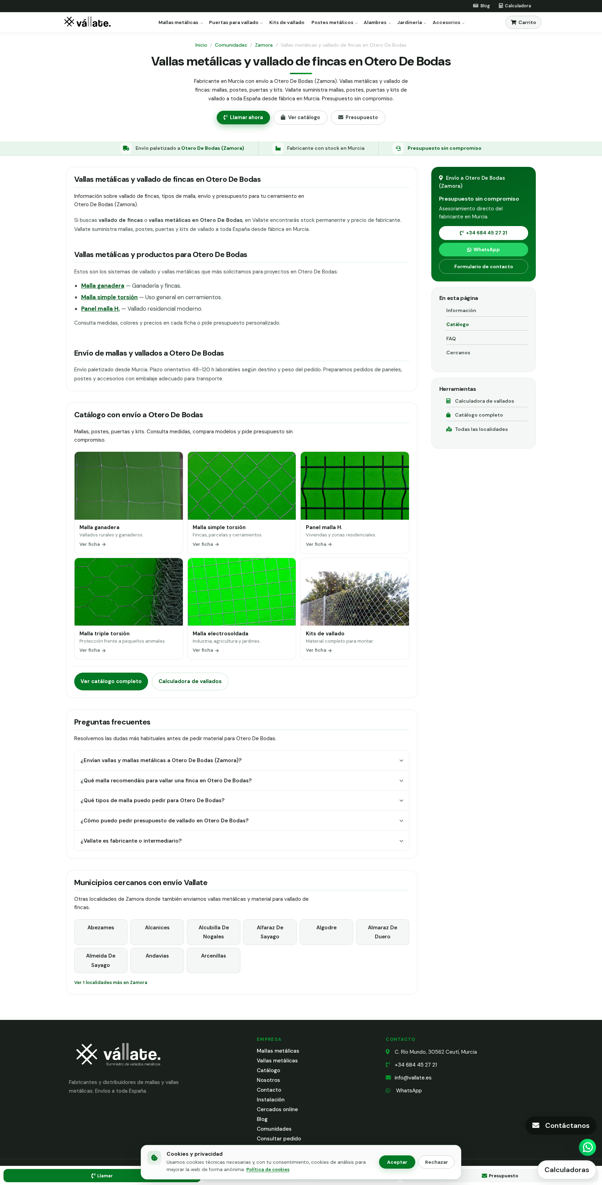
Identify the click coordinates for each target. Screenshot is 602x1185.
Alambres (375, 23)
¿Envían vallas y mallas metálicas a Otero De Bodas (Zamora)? (160, 760)
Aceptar (397, 1162)
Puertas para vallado (233, 23)
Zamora (264, 45)
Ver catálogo (304, 117)
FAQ (451, 338)
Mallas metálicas (178, 23)
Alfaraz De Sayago (270, 932)
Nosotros (268, 1080)
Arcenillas (213, 955)
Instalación (271, 1099)
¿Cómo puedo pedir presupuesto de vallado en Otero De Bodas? (164, 820)
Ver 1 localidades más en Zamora (110, 982)
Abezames (100, 927)
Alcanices (157, 927)
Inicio (201, 45)
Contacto (269, 1089)
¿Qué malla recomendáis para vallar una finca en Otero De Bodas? (166, 780)
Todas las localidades (481, 429)
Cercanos (458, 352)
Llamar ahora (246, 117)
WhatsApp (486, 249)
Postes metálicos (332, 23)
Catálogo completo (479, 415)
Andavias (157, 955)
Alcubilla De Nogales (214, 932)
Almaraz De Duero (382, 932)
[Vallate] (89, 22)
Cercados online (277, 1109)
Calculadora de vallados (190, 681)
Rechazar (436, 1162)
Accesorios (446, 23)
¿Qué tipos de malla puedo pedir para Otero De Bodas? (152, 800)
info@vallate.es (413, 1077)
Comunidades (231, 45)
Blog (262, 1119)
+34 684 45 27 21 (486, 233)
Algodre (326, 927)
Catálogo (457, 324)
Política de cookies (268, 1169)
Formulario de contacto (483, 266)
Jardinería (409, 23)
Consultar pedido (279, 1138)
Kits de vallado (286, 23)
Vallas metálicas (277, 1060)
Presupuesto (362, 117)
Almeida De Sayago (100, 960)
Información (461, 310)
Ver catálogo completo (111, 681)
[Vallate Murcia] (118, 1070)
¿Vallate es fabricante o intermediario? (131, 840)
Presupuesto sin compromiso (444, 148)
